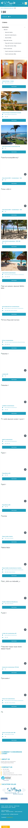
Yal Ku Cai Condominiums (8, 698)
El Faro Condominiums (7, 340)
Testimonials (16, 806)
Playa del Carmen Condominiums (11, 342)
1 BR (5, 82)
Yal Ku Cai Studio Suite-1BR (8, 732)
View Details (14, 86)
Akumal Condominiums (12, 114)
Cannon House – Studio (8, 81)
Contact (6, 806)
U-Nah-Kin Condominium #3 (9, 633)
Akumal (6, 114)
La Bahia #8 (5, 374)
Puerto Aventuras (8, 274)
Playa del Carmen (21, 342)
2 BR (7, 116)
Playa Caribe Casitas (7, 536)
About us (11, 806)
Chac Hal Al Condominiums (9, 273)
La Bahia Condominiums (8, 405)
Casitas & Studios (9, 82)
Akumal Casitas (11, 308)
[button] (23, 3)
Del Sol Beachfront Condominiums (10, 306)
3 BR (9, 276)
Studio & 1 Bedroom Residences (10, 602)
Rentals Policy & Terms (6, 807)
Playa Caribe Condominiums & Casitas (11, 568)
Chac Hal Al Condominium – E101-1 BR (11, 241)
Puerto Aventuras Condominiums (17, 274)
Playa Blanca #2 (6, 473)
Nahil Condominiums (7, 439)
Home (2, 8)
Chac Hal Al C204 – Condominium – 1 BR (12, 209)
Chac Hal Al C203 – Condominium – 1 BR (12, 178)
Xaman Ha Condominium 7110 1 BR (10, 667)
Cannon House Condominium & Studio (11, 112)
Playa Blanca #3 (6, 505)
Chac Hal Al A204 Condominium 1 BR (11, 146)
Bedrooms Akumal (8, 8)
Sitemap (13, 807)
